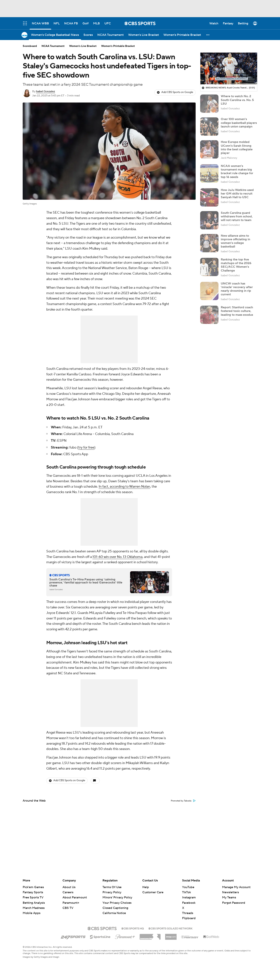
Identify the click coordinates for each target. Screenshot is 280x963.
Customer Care (152, 892)
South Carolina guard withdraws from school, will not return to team (237, 216)
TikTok (186, 892)
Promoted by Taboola (181, 801)
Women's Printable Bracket (118, 46)
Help (145, 887)
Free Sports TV (33, 897)
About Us (68, 887)
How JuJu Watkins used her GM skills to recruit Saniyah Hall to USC (237, 193)
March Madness (34, 908)
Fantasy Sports (33, 892)
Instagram (189, 897)
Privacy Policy (111, 892)
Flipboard (189, 918)
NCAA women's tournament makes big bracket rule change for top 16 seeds (237, 171)
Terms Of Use (112, 887)
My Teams (229, 897)
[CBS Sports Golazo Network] (170, 928)
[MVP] (171, 935)
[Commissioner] (150, 935)
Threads (187, 913)
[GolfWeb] (211, 937)
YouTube (188, 887)
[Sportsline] (100, 936)
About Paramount (74, 897)
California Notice (114, 909)
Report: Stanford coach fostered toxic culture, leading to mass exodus (237, 310)
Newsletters (230, 892)
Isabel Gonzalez (45, 91)
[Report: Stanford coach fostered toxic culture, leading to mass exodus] (209, 315)
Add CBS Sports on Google (177, 92)
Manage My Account (236, 887)
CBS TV (67, 908)
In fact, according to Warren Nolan (124, 486)
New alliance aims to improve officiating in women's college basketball (235, 241)
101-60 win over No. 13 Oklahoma (117, 557)
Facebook (188, 903)
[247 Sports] (73, 936)
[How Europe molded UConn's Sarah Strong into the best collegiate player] (209, 149)
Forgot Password (233, 903)
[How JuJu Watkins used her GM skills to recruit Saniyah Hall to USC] (209, 197)
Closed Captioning (115, 904)
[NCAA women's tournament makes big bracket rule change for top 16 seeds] (209, 173)
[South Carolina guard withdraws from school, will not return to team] (209, 220)
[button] (208, 35)
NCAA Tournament (53, 46)
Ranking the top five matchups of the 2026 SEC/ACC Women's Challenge (236, 265)
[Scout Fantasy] (190, 937)
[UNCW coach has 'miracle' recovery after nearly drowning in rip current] (209, 291)
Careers (67, 892)
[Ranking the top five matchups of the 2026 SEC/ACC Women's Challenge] (209, 267)
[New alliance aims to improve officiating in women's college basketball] (209, 243)
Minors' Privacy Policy (117, 897)
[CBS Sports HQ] (132, 928)
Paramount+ (70, 903)
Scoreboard (30, 46)
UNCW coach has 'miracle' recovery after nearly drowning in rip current (237, 289)
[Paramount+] (125, 936)
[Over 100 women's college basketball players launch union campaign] (209, 126)
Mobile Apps (31, 913)
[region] (228, 69)
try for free (86, 447)
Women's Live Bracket (83, 46)
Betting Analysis (34, 903)
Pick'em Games (33, 887)
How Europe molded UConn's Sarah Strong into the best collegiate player (237, 147)
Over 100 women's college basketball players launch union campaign (239, 122)
